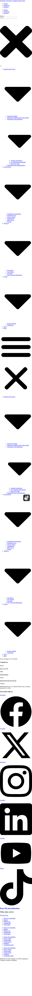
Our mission (10, 272)
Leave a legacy (11, 217)
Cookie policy (7, 941)
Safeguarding (7, 940)
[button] (16, 363)
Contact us (7, 5)
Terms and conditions (10, 937)
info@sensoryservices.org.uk (8, 680)
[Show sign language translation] (26, 497)
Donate (6, 3)
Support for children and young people (18, 117)
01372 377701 (4, 668)
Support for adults (12, 116)
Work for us (10, 220)
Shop (5, 328)
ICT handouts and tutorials (18, 162)
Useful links (7, 924)
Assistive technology (16, 160)
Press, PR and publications (14, 275)
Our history (10, 270)
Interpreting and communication (16, 165)
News (5, 326)
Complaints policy (9, 945)
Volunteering (10, 218)
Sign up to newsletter (9, 918)
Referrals (6, 7)
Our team (9, 273)
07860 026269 (4, 674)
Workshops (10, 325)
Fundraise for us (11, 215)
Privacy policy (8, 938)
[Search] (0, 66)
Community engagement (14, 214)
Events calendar (11, 323)
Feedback (6, 943)
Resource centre (15, 163)
